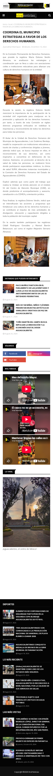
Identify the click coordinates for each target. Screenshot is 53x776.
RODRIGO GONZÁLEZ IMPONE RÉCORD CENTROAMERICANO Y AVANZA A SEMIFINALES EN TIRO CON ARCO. (33, 754)
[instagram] (38, 353)
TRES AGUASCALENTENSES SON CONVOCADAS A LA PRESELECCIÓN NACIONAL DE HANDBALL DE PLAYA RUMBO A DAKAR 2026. (32, 632)
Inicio (5, 24)
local (10, 24)
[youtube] (14, 359)
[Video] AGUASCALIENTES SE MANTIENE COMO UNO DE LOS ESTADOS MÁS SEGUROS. (30, 669)
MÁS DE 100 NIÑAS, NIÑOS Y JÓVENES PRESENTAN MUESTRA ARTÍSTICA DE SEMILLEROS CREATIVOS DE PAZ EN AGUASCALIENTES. (32, 309)
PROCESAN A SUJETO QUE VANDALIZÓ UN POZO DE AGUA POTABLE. (30, 700)
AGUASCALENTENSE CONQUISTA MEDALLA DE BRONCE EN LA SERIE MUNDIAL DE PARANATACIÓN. (31, 647)
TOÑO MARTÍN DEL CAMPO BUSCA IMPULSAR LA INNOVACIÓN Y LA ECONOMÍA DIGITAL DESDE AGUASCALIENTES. (31, 326)
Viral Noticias (33, 772)
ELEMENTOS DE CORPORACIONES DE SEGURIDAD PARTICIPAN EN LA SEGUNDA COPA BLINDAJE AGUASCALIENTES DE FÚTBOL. (32, 615)
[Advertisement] (26, 574)
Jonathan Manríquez (13, 47)
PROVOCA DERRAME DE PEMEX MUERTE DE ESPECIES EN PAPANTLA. (32, 739)
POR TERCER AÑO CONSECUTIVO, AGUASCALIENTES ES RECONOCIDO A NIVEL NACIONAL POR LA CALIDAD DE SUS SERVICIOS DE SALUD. (32, 684)
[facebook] (14, 353)
